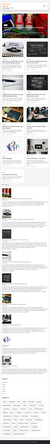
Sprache (13, 423)
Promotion (36, 412)
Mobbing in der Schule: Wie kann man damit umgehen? (12, 127)
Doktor (25, 405)
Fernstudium (6, 409)
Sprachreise (34, 423)
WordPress (35, 442)
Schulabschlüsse (7, 419)
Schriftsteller (24, 416)
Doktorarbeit (33, 405)
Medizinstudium (39, 409)
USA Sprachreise (35, 430)
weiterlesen (40, 226)
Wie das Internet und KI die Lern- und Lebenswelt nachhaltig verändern (12, 62)
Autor (18, 401)
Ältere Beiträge (5, 184)
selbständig (29, 419)
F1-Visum (41, 405)
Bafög (24, 401)
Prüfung (44, 412)
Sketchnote (6, 423)
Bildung (29, 92)
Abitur (4, 401)
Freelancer (15, 409)
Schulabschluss (34, 416)
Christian (3, 70)
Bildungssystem (7, 405)
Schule (3, 386)
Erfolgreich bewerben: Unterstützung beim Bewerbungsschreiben (12, 95)
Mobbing (5, 412)
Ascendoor (25, 442)
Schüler (3, 389)
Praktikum (19, 412)
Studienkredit (6, 430)
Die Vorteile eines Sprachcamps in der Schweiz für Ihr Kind (37, 62)
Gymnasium (23, 409)
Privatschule (28, 412)
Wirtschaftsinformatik (18, 434)
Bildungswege (17, 405)
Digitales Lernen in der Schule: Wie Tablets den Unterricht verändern (23, 28)
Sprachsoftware (7, 426)
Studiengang (34, 426)
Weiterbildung (6, 434)
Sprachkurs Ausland (23, 423)
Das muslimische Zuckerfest (9, 175)
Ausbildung (4, 382)
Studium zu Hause (24, 430)
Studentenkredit (24, 426)
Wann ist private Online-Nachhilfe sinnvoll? (36, 127)
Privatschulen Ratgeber (13, 442)
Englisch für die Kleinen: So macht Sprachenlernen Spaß (36, 95)
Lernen (30, 409)
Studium (29, 124)
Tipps (4, 92)
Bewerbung (31, 401)
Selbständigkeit (38, 419)
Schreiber (16, 416)
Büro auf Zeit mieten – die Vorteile (36, 158)
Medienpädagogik (7, 158)
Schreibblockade (7, 416)
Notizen (12, 412)
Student (16, 426)
